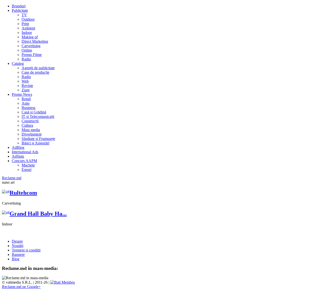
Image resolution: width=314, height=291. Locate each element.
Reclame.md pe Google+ (21, 287)
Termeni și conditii (26, 250)
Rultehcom (23, 193)
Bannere (18, 254)
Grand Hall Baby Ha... (38, 213)
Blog (15, 259)
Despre (17, 241)
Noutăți (17, 246)
